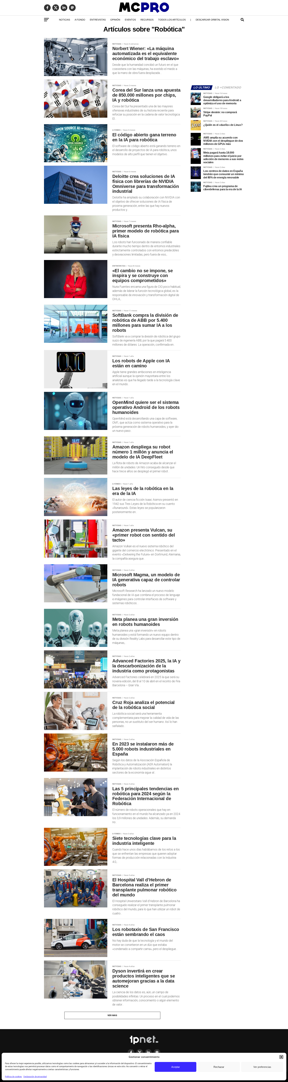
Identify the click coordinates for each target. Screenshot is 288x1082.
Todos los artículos (172, 19)
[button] (281, 1057)
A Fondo (80, 19)
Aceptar (175, 1066)
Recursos (147, 19)
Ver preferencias (262, 1066)
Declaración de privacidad (35, 1076)
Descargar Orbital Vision (212, 19)
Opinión (115, 19)
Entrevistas (98, 19)
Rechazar (219, 1066)
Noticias (64, 19)
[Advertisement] (217, 59)
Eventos (130, 19)
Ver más (112, 1015)
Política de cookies (13, 1076)
